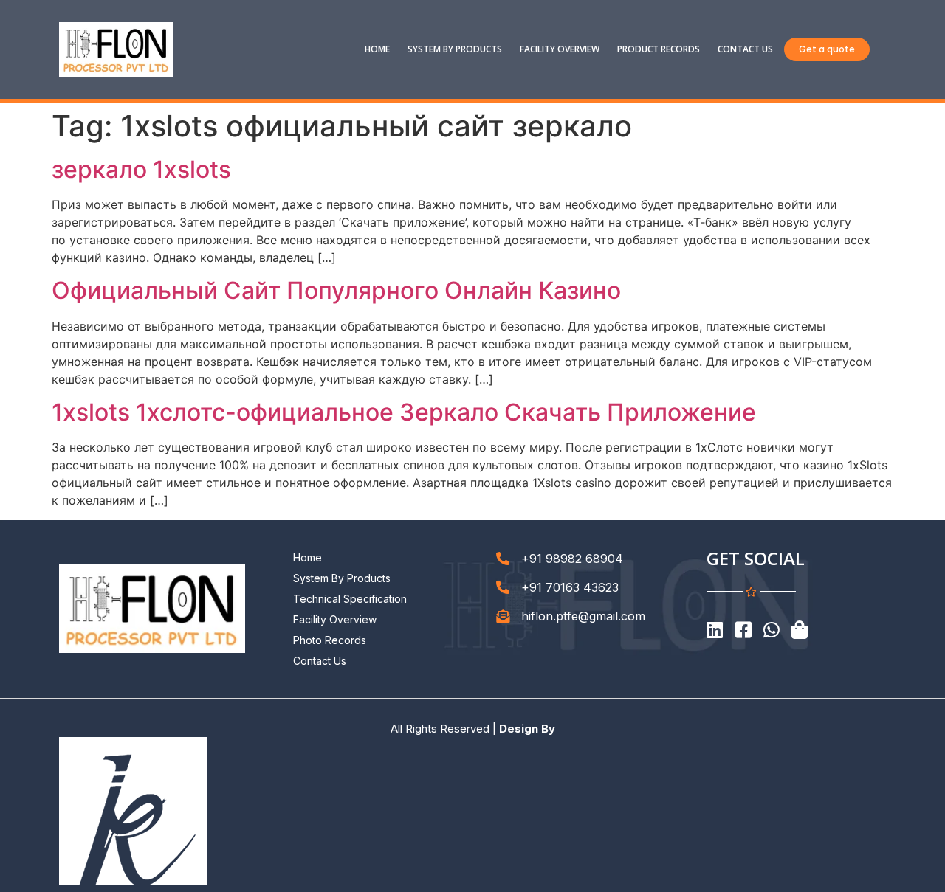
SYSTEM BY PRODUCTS (455, 49)
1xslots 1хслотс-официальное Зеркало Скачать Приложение (404, 412)
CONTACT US (745, 49)
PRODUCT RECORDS (658, 49)
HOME (377, 49)
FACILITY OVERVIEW (559, 49)
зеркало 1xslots (141, 169)
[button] (827, 49)
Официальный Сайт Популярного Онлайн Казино (336, 290)
